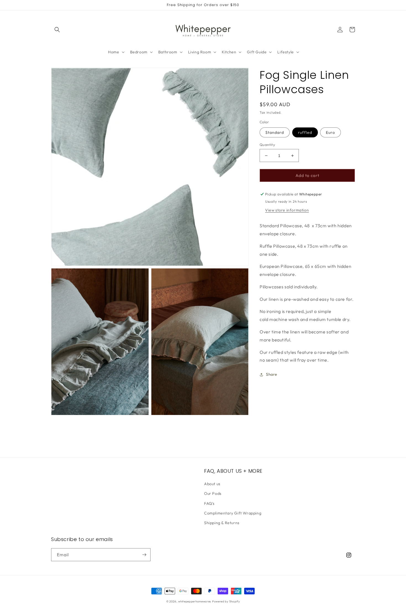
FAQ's (209, 503)
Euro (330, 132)
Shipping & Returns (221, 522)
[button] (57, 29)
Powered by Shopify (226, 601)
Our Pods (213, 493)
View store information (287, 210)
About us (212, 483)
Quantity (267, 144)
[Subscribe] (144, 554)
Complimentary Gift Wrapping (232, 513)
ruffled (305, 132)
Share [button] (271, 374)
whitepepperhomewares (194, 601)
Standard (274, 132)
